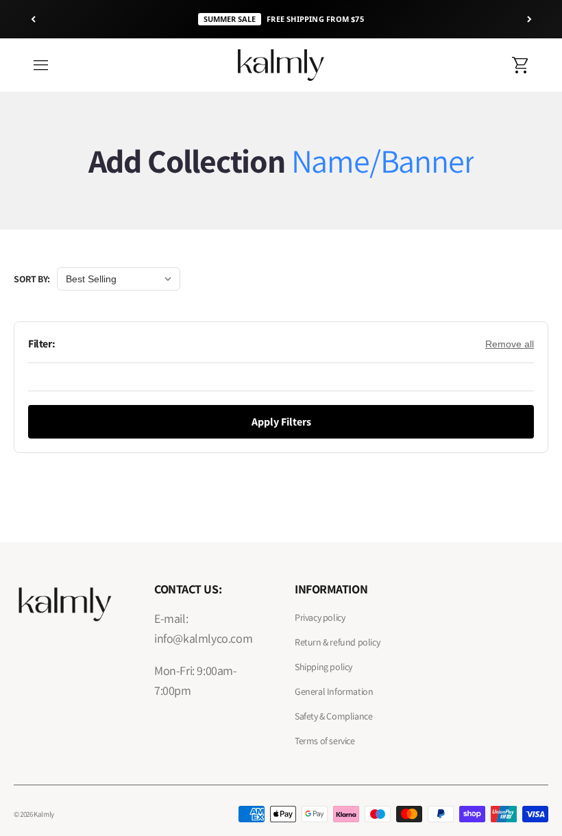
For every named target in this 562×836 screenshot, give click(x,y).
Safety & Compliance (333, 716)
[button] (41, 65)
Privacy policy (320, 617)
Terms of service (325, 741)
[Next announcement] (529, 19)
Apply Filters (281, 422)
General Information (334, 691)
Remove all (509, 344)
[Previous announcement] (33, 19)
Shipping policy (323, 667)
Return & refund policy (337, 642)
